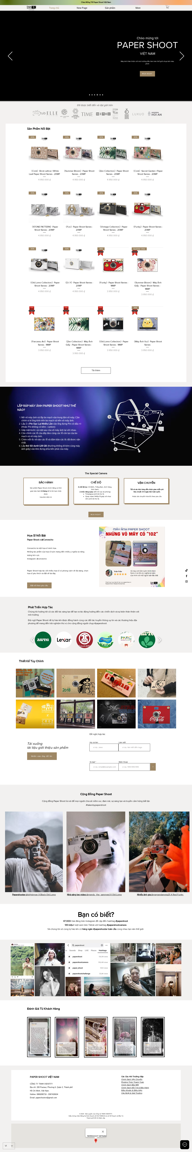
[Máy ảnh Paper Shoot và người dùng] (94, 94)
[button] (168, 6)
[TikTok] (186, 570)
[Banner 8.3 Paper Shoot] (102, 94)
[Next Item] (176, 969)
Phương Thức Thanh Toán (132, 1082)
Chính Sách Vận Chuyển (131, 1079)
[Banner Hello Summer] (89, 94)
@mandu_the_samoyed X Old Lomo (94, 894)
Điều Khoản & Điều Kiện (131, 1090)
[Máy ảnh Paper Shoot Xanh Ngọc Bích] (97, 94)
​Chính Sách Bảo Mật (130, 1085)
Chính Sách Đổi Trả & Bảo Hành (135, 1087)
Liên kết (122, 742)
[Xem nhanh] (44, 322)
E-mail (92, 762)
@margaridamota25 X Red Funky (160, 894)
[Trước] (10, 56)
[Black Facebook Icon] (186, 576)
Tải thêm (96, 370)
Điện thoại (123, 762)
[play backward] (32, 640)
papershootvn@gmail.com (46, 1098)
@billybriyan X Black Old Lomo (34, 894)
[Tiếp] (182, 56)
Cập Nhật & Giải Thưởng (131, 1093)
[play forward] (159, 640)
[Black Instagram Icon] (186, 581)
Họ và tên (94, 742)
